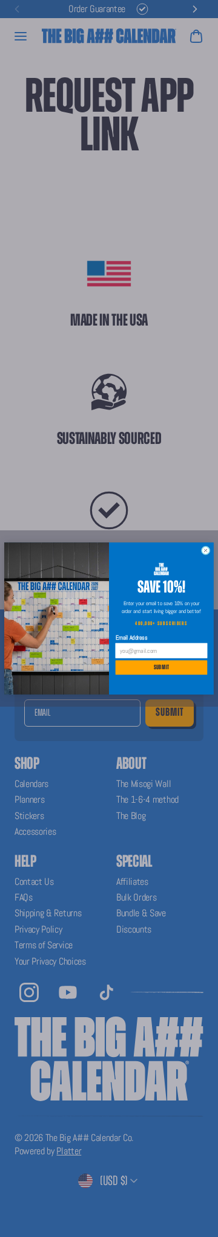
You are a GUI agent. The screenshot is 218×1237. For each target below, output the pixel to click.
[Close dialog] (205, 550)
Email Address (131, 637)
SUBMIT (162, 667)
